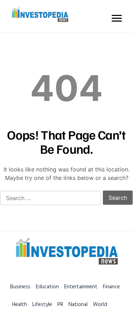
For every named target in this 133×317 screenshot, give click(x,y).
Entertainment (81, 286)
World (100, 304)
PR (60, 304)
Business (20, 286)
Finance (111, 286)
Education (47, 286)
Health (19, 304)
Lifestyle (42, 304)
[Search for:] (50, 198)
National (78, 304)
